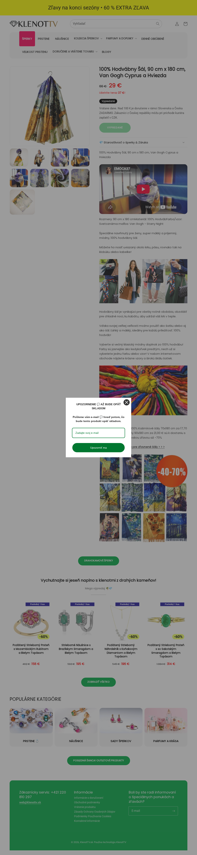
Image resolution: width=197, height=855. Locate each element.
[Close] (126, 402)
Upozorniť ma (98, 447)
